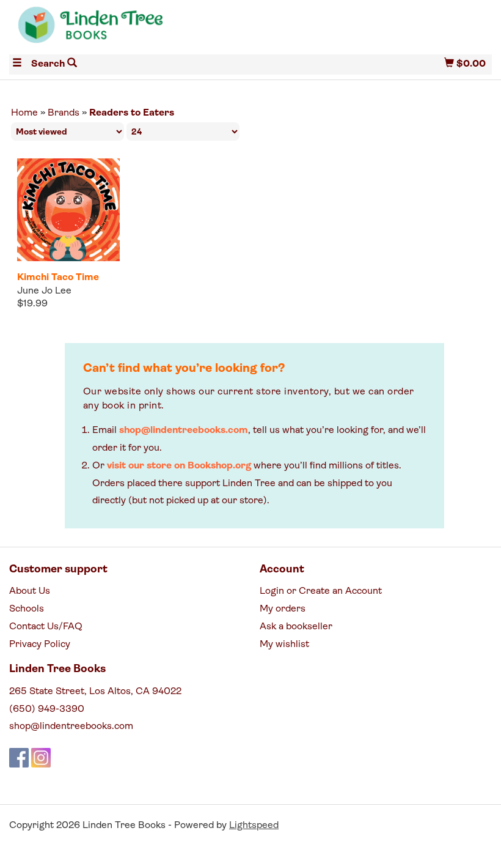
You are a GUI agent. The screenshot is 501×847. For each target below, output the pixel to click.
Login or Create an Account (321, 591)
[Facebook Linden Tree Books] (19, 757)
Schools (26, 609)
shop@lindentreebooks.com (183, 430)
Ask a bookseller (296, 627)
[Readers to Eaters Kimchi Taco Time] (68, 209)
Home (24, 113)
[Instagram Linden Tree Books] (41, 757)
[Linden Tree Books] (129, 29)
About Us (29, 591)
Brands (63, 113)
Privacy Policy (39, 644)
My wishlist (284, 644)
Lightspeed (254, 825)
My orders (282, 609)
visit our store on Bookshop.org (179, 466)
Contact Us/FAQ (45, 627)
